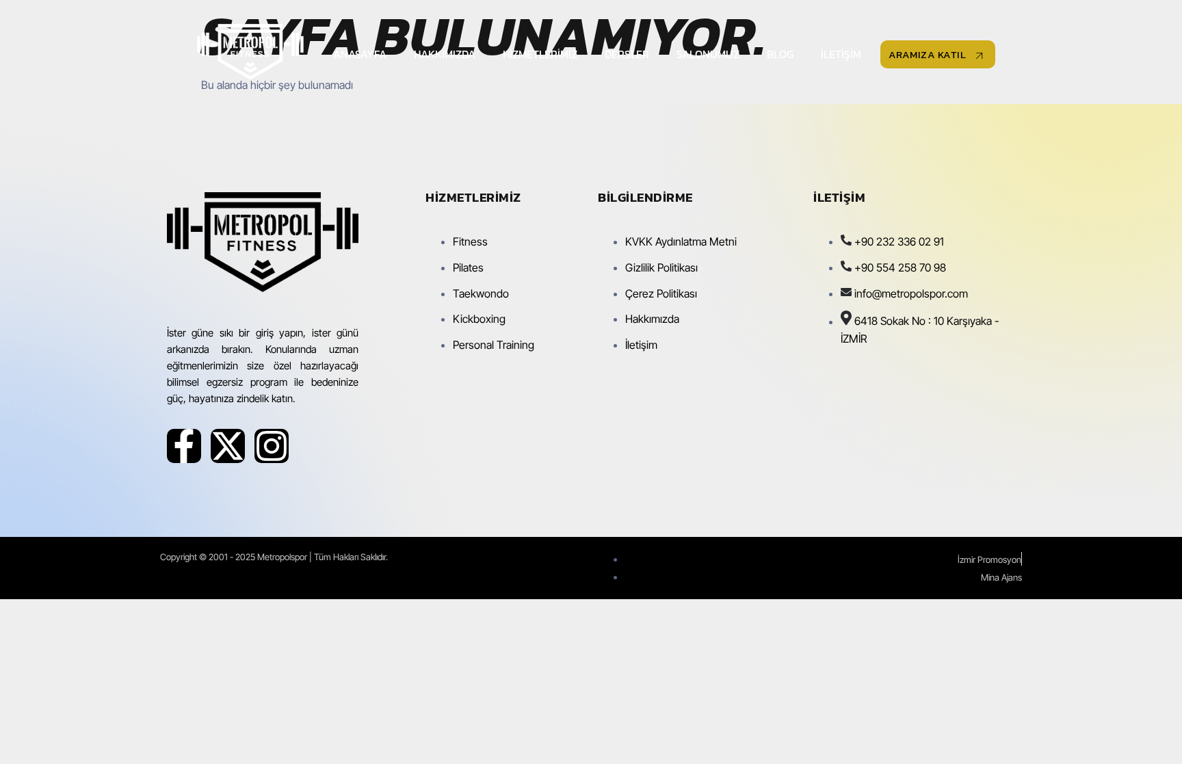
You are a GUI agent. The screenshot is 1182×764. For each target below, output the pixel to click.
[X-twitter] (228, 446)
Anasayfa (359, 54)
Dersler (627, 54)
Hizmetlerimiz (540, 54)
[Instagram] (271, 446)
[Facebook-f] (184, 446)
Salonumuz (708, 54)
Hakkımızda (444, 54)
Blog (780, 54)
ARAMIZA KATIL (928, 54)
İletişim (841, 54)
